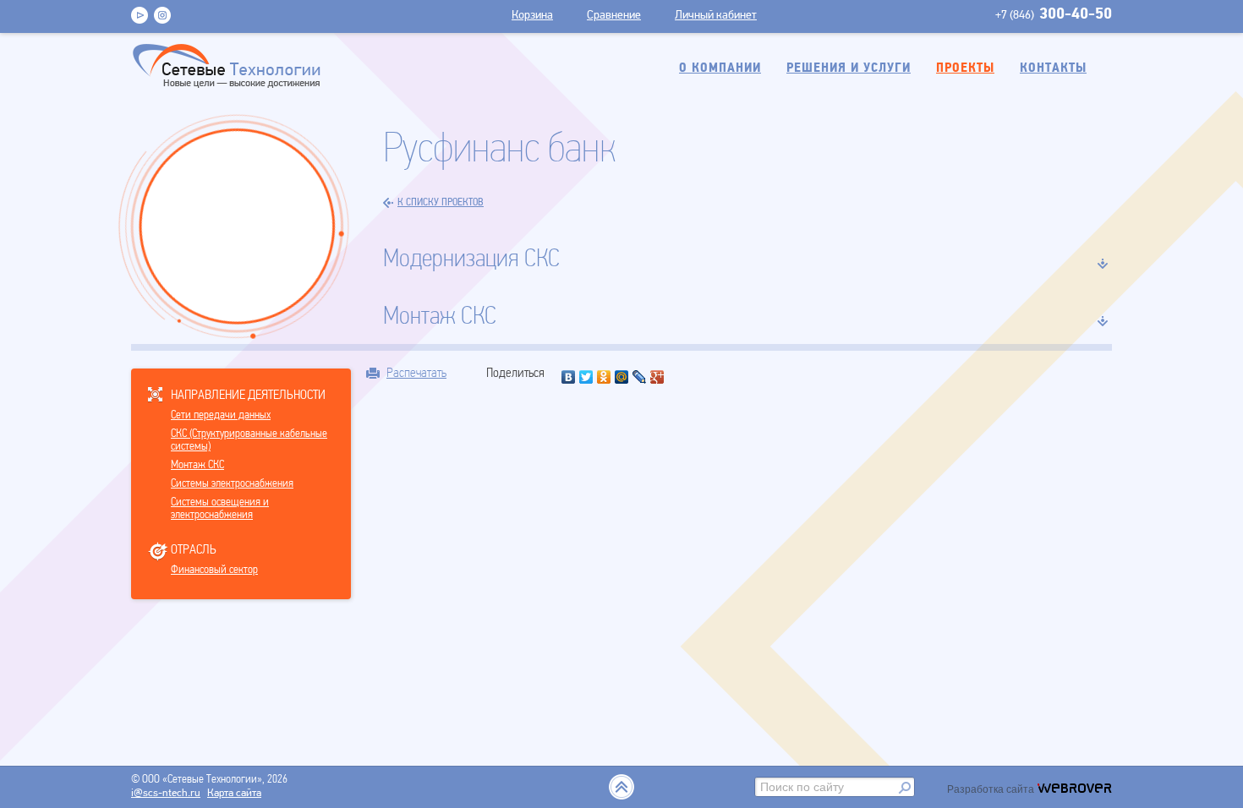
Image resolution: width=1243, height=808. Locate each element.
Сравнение (614, 15)
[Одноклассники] (604, 377)
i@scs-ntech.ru (165, 793)
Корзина (532, 15)
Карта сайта (234, 793)
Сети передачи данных (221, 415)
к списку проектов (440, 203)
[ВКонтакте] (569, 377)
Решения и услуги (848, 68)
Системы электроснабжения (232, 484)
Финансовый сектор (214, 570)
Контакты (1053, 68)
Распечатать (416, 373)
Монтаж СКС (197, 465)
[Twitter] (586, 377)
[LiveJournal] (640, 377)
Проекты (965, 68)
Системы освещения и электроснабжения (220, 508)
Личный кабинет (716, 15)
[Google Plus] (657, 377)
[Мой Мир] (622, 377)
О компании (720, 68)
